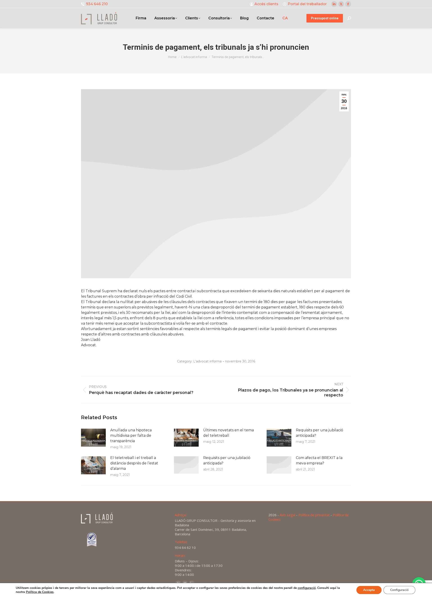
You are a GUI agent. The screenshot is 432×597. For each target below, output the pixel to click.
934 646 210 (97, 4)
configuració (307, 588)
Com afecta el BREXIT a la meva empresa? (319, 460)
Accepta (369, 590)
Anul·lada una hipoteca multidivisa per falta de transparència (131, 435)
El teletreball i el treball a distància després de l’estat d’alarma (134, 463)
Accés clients (266, 4)
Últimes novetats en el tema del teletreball (228, 433)
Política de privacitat (314, 515)
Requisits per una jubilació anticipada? (319, 433)
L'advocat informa (207, 361)
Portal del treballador (307, 4)
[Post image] (93, 438)
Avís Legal (287, 515)
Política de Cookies (40, 592)
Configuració (399, 590)
